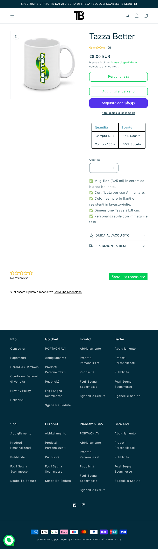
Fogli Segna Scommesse (53, 393)
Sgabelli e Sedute (58, 405)
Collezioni (17, 400)
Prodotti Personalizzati (55, 369)
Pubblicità (52, 381)
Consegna (17, 348)
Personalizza (118, 76)
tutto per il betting (58, 539)
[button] (12, 15)
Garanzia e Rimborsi (24, 367)
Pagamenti (18, 357)
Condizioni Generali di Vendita (24, 378)
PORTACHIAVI (55, 348)
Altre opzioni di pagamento (118, 112)
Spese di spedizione (124, 62)
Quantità (94, 159)
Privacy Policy (20, 390)
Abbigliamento (55, 357)
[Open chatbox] (9, 540)
